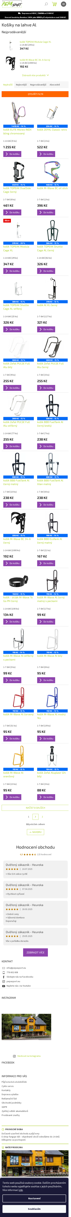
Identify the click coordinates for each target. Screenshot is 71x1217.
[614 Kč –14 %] (52, 113)
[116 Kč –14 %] (52, 581)
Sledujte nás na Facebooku (20, 977)
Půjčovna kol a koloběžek (14, 1082)
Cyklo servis (8, 1086)
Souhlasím (34, 1209)
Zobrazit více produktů (34, 75)
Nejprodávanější (38, 84)
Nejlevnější (21, 84)
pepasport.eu (13, 981)
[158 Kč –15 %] (18, 581)
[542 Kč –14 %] (18, 171)
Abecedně (55, 84)
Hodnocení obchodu (35, 846)
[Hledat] (46, 4)
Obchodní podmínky (11, 1102)
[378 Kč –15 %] (52, 288)
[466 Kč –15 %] (52, 171)
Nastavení (34, 1198)
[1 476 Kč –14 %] (18, 113)
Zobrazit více (35, 952)
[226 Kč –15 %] (18, 522)
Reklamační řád (9, 1098)
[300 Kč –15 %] (18, 347)
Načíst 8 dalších (35, 807)
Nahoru (36, 832)
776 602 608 (12, 972)
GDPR (4, 1107)
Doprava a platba (10, 1094)
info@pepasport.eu (16, 968)
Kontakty (6, 1090)
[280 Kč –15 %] (52, 405)
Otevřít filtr (35, 94)
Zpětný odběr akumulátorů (15, 1111)
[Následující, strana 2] (35, 817)
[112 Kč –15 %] (52, 639)
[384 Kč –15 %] (52, 230)
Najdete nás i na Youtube (19, 986)
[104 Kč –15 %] (52, 756)
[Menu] (63, 4)
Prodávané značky (11, 1115)
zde (21, 1190)
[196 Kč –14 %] (52, 522)
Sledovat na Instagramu (29, 1056)
